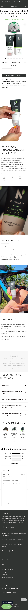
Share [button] (6, 501)
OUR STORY (4, 575)
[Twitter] (5, 551)
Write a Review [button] (14, 463)
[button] (1, 434)
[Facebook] (2, 551)
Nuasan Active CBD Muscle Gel (9, 495)
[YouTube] (12, 551)
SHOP (3, 562)
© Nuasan (14, 604)
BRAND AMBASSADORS (8, 580)
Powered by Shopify (14, 606)
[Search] (23, 6)
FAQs (3, 564)
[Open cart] (26, 6)
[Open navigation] (2, 6)
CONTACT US (5, 559)
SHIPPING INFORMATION (8, 567)
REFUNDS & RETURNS (7, 569)
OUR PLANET (5, 572)
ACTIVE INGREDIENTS (7, 577)
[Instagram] (9, 551)
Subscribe (7, 597)
